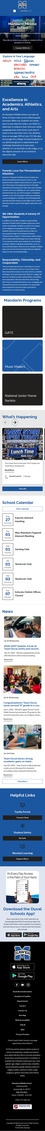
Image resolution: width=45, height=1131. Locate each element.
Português (33, 76)
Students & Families (23, 996)
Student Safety (22, 832)
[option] (17, 60)
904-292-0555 (21, 1092)
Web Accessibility (22, 1020)
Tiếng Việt (20, 64)
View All (22, 489)
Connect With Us (22, 48)
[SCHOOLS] (26, 11)
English (7, 60)
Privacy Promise (22, 1034)
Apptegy (27, 1128)
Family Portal (22, 811)
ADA (22, 1029)
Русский (24, 72)
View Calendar (22, 509)
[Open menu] (14, 11)
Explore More (22, 859)
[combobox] (7, 68)
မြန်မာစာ (29, 60)
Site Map (22, 1015)
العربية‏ (25, 76)
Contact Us (22, 1010)
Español (17, 60)
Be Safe (22, 838)
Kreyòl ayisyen (19, 68)
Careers (22, 1006)
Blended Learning (22, 853)
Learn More (22, 161)
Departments (22, 1001)
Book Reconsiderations (22, 991)
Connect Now (22, 817)
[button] (14, 422)
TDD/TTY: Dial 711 (22, 1100)
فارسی (16, 76)
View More (22, 781)
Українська (34, 64)
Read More (9, 470)
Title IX (22, 1025)
